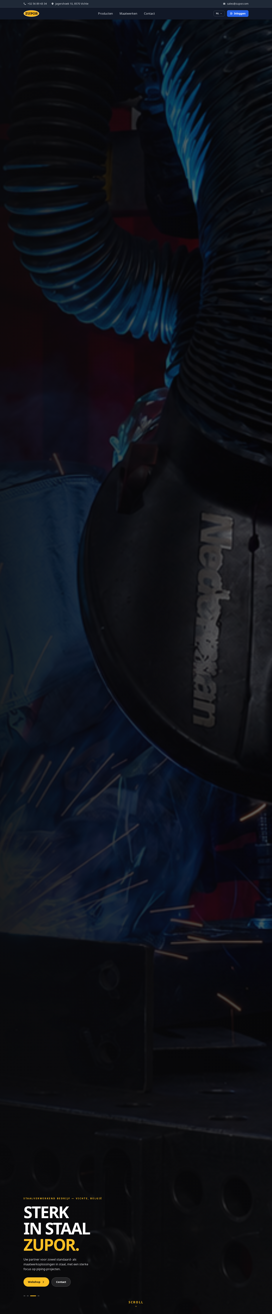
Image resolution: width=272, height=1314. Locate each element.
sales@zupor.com (238, 3)
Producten (105, 13)
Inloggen (240, 13)
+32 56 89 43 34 (37, 3)
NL (217, 13)
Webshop (34, 1282)
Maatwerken (128, 13)
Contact (149, 13)
